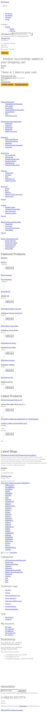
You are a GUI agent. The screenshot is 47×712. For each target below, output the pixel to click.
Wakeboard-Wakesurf (11, 139)
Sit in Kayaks (9, 157)
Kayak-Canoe (5, 153)
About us (8, 604)
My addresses (9, 631)
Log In (7, 19)
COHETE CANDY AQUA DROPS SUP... (14, 423)
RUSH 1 (3, 262)
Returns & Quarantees (11, 609)
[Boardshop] (5, 2)
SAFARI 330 (5, 296)
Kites (6, 114)
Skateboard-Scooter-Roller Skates (11, 222)
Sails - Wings (9, 106)
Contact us (8, 619)
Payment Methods (10, 606)
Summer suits (9, 173)
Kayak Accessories (10, 161)
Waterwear (8, 566)
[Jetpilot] (4, 468)
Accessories (8, 147)
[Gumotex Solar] (6, 476)
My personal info (10, 633)
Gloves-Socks (9, 196)
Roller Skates (9, 230)
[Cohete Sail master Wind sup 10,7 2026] (12, 400)
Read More (13, 552)
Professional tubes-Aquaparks (14, 145)
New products (9, 617)
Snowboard (8, 574)
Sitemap (7, 593)
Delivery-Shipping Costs (12, 595)
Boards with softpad (11, 243)
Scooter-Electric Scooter (12, 228)
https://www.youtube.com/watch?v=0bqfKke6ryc (15, 483)
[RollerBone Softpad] (7, 360)
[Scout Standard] (6, 275)
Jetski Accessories (10, 181)
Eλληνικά (12, 31)
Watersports (8, 568)
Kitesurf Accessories (11, 116)
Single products (10, 246)
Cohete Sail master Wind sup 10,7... (13, 404)
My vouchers (9, 635)
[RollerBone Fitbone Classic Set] (11, 309)
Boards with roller (10, 245)
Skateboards (8, 224)
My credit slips (9, 629)
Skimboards (8, 129)
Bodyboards (8, 127)
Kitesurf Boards (9, 112)
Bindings (8, 192)
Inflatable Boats (10, 163)
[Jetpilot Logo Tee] (7, 377)
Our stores (8, 590)
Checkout (8, 17)
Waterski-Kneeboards (11, 141)
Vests (6, 177)
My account (8, 13)
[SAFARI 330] (5, 291)
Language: (4, 24)
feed (6, 578)
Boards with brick (10, 241)
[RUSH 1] (4, 258)
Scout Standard (6, 279)
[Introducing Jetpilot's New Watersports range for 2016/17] (18, 455)
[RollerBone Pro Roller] (8, 343)
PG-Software (23, 706)
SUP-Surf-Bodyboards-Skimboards (11, 121)
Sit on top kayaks (10, 155)
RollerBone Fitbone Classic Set (11, 313)
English (7, 27)
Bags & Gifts (9, 248)
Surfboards (8, 125)
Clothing (8, 576)
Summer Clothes (10, 207)
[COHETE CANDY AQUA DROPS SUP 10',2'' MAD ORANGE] (19, 419)
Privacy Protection (10, 598)
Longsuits (8, 175)
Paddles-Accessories (11, 131)
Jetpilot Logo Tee (7, 382)
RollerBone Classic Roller (9, 330)
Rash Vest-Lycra (10, 179)
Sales (6, 582)
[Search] (32, 34)
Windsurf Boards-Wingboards (14, 104)
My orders (8, 627)
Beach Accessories (10, 213)
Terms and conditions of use (13, 601)
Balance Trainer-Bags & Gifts (14, 572)
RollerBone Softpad (7, 365)
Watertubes (8, 143)
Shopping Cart (5, 38)
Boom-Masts (9, 108)
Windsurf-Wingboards (7, 102)
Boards (7, 188)
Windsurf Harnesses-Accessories (14, 110)
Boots (7, 190)
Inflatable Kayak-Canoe (12, 159)
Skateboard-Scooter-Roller (13, 570)
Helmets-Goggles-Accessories (14, 194)
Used (6, 580)
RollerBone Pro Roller (8, 347)
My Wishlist (8, 15)
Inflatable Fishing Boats (12, 165)
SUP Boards (8, 123)
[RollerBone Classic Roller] (9, 326)
